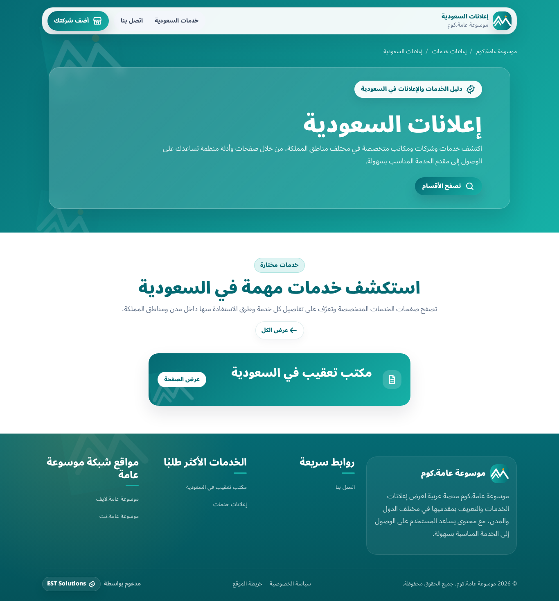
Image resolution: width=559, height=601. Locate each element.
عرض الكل (274, 330)
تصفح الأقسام (441, 186)
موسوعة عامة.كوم (496, 51)
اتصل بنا (132, 21)
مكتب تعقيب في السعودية (301, 373)
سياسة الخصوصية (290, 584)
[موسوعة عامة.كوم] (499, 473)
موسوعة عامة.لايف (117, 499)
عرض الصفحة (182, 379)
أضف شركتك (71, 21)
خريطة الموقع (247, 584)
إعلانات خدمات (449, 51)
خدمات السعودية (176, 21)
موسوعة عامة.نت (119, 516)
